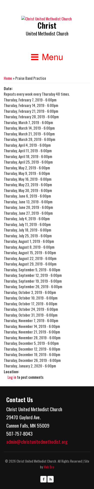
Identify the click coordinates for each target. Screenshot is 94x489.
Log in (12, 377)
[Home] (46, 19)
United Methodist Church (47, 33)
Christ (47, 25)
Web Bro (48, 466)
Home (8, 78)
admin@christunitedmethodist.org (37, 441)
